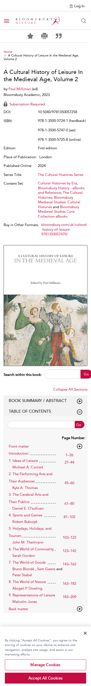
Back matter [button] (18, 609)
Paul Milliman (20, 89)
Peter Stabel (22, 575)
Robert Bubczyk (25, 522)
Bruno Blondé (23, 569)
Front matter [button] (19, 446)
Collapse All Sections (70, 389)
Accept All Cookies (45, 678)
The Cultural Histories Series (60, 175)
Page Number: (73, 438)
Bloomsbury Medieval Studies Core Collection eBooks (58, 212)
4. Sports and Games (25, 515)
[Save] (30, 36)
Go (78, 425)
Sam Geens (46, 569)
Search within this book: (23, 374)
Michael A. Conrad (27, 467)
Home (8, 52)
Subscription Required (26, 104)
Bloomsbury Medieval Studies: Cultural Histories (59, 202)
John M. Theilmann (27, 542)
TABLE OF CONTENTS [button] (30, 411)
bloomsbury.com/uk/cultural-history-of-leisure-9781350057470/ (64, 229)
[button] (44, 36)
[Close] (85, 633)
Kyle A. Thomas (25, 488)
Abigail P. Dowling (27, 588)
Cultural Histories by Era (57, 183)
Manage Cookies (45, 664)
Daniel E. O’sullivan (28, 508)
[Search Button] (83, 20)
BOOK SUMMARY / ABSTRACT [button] (38, 400)
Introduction (18, 453)
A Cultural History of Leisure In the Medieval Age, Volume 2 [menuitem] (41, 57)
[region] (45, 656)
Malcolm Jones (24, 601)
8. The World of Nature (27, 582)
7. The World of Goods (27, 562)
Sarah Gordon (23, 555)
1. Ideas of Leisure (23, 460)
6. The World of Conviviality (31, 549)
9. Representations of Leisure (32, 595)
